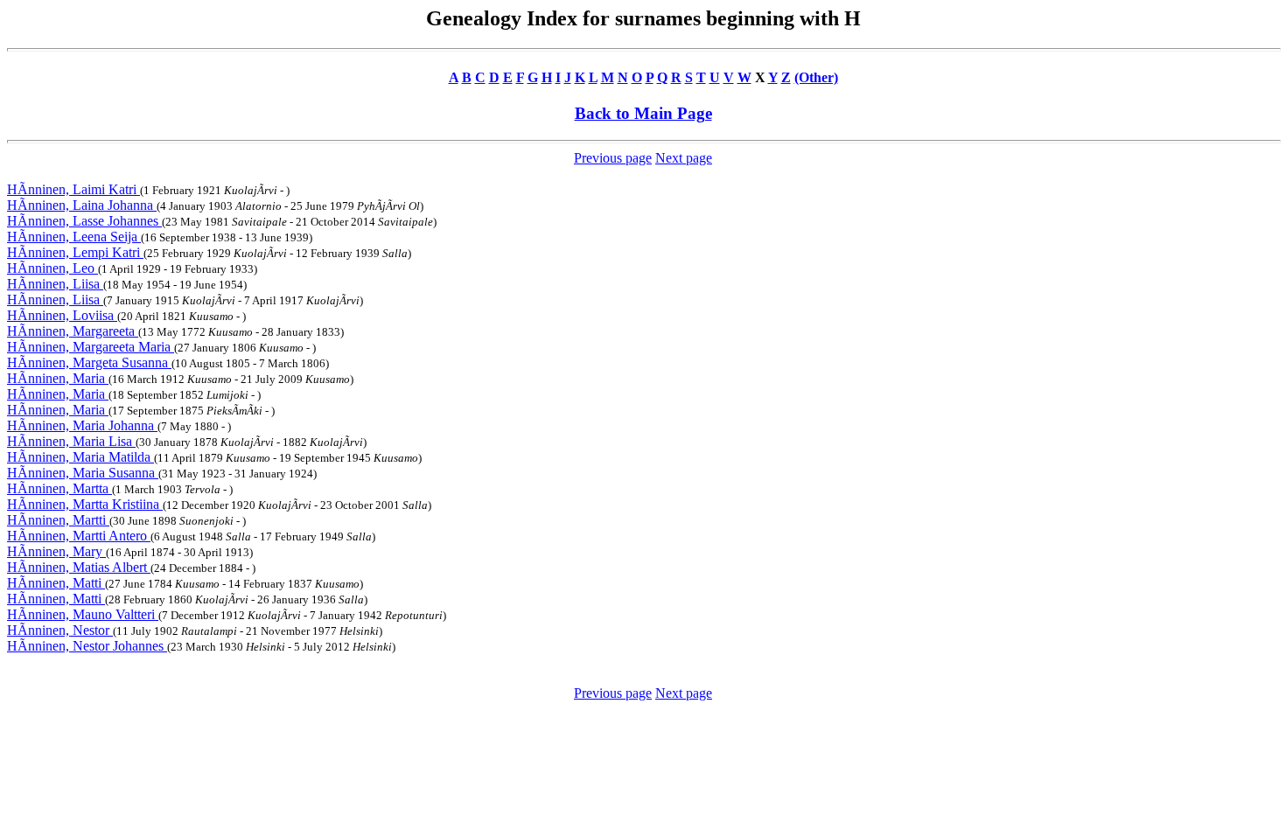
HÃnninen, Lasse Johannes (84, 220)
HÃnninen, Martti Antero (78, 535)
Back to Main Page (643, 113)
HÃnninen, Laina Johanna (82, 205)
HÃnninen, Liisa (55, 283)
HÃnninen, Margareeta (72, 331)
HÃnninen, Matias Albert (78, 567)
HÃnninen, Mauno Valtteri (82, 614)
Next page (683, 157)
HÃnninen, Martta (59, 488)
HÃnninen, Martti (58, 519)
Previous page (613, 157)
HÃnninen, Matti (56, 582)
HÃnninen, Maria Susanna (82, 472)
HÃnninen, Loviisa (62, 315)
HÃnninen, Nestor (60, 630)
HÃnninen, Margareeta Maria (90, 346)
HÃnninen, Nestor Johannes (87, 645)
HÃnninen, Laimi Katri (73, 189)
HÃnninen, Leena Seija (74, 236)
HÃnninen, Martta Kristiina (85, 504)
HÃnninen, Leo (52, 268)
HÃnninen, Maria (57, 378)
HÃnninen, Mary (56, 551)
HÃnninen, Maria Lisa (71, 441)
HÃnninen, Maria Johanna (82, 425)
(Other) (816, 77)
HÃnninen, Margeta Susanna (89, 362)
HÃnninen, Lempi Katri (75, 252)
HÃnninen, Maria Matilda (80, 456)
